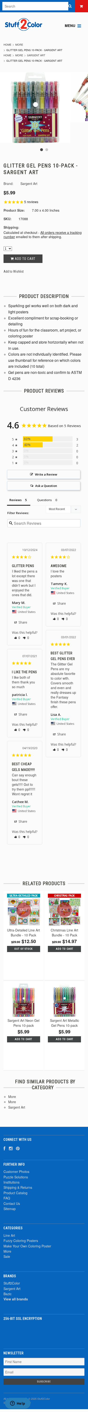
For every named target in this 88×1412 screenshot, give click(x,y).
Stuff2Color (12, 1283)
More (19, 44)
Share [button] (22, 622)
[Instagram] (10, 1148)
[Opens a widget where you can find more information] (18, 1404)
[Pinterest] (17, 1148)
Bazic (7, 1293)
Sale (7, 1256)
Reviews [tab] (15, 500)
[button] (17, 637)
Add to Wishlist (14, 271)
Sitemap (10, 1208)
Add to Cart (24, 259)
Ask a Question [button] (46, 486)
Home (7, 44)
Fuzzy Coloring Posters (21, 1240)
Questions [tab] (44, 500)
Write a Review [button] (46, 474)
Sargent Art (36, 55)
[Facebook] (4, 1148)
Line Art (9, 1235)
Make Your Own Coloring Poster (27, 1246)
